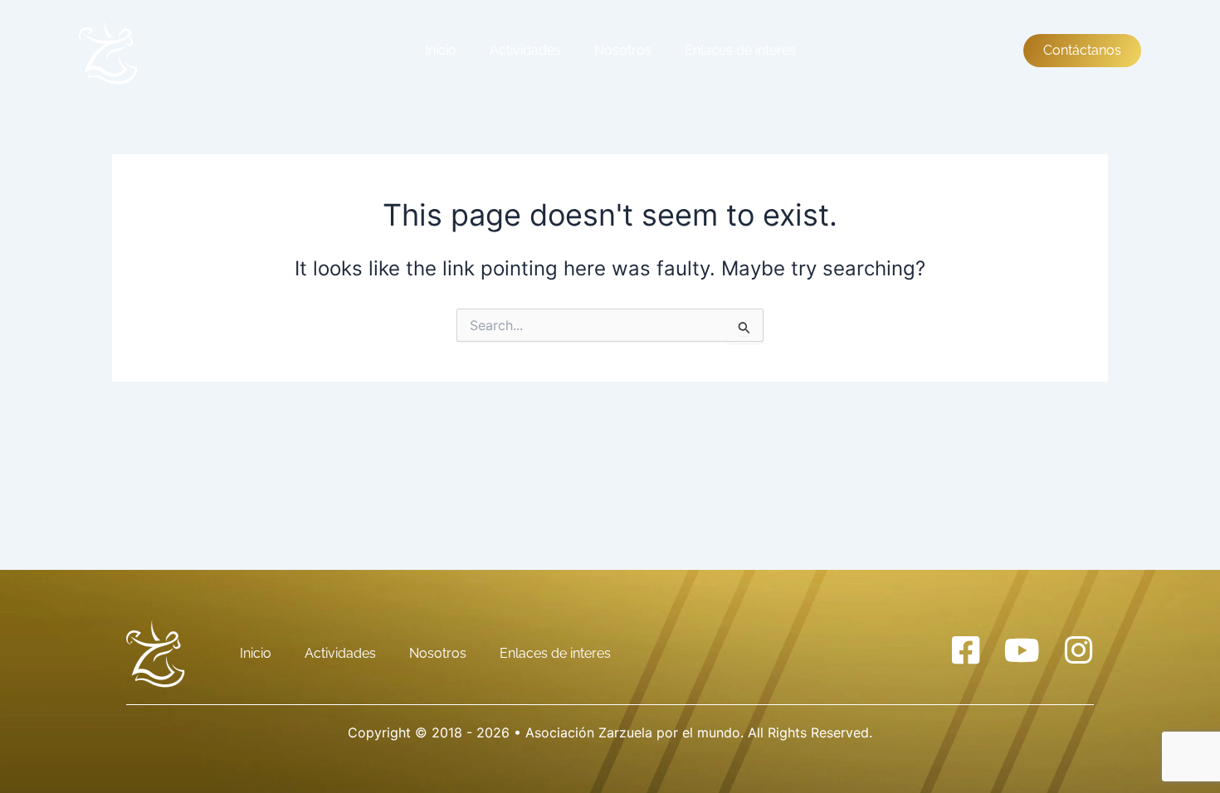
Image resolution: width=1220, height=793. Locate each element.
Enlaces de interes (740, 50)
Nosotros (622, 50)
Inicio (440, 50)
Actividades (525, 50)
